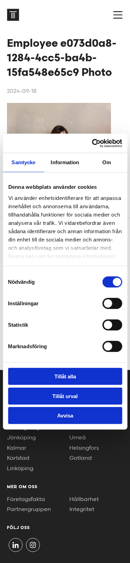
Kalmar (16, 448)
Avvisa (65, 416)
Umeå (77, 437)
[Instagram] (33, 545)
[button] (118, 15)
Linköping (20, 468)
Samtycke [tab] (23, 162)
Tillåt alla (65, 376)
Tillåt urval (65, 396)
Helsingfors (84, 448)
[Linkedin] (16, 545)
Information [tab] (65, 162)
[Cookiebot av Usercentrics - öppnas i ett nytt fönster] (92, 143)
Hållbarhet (84, 499)
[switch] (112, 303)
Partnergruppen (29, 509)
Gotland (80, 458)
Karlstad (18, 458)
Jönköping (21, 437)
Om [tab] (106, 162)
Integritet (81, 509)
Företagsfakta (26, 499)
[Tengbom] (13, 15)
